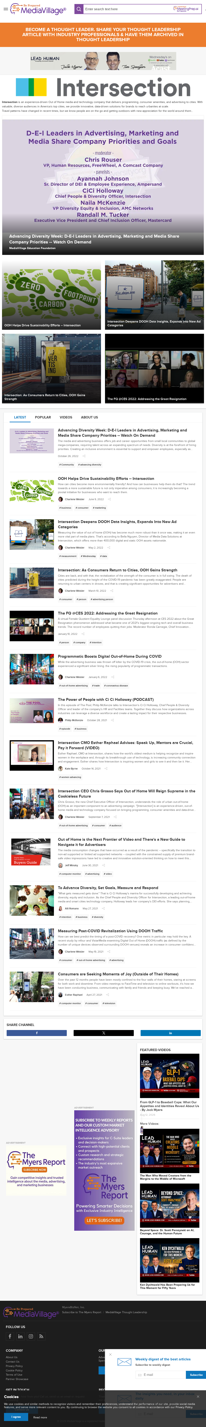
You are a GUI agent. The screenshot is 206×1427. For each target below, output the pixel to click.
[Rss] (41, 1336)
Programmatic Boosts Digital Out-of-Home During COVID (110, 656)
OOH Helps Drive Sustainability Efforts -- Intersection (106, 478)
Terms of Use (14, 1374)
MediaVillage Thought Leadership (126, 1312)
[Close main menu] (198, 1397)
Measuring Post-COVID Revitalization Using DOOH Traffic (110, 931)
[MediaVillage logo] (31, 1313)
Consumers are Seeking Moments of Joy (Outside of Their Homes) (118, 974)
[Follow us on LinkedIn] (20, 1336)
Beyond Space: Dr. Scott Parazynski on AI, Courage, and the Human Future (167, 1232)
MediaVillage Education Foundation (32, 248)
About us (89, 417)
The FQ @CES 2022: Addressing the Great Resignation (108, 613)
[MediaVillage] (38, 9)
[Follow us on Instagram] (31, 1336)
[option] (103, 185)
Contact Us (13, 1361)
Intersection (10, 102)
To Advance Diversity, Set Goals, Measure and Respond (108, 888)
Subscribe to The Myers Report (81, 1312)
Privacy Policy (14, 1366)
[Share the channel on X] (104, 1033)
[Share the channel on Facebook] (37, 1033)
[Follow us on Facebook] (10, 1336)
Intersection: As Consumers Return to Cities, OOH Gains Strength (117, 570)
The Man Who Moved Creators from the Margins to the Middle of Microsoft (165, 1177)
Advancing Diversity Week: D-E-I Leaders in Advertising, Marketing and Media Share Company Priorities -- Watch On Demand (94, 239)
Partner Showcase (17, 1379)
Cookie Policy (14, 1370)
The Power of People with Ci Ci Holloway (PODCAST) (106, 699)
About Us (12, 1357)
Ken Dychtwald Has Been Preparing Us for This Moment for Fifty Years (167, 1286)
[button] (83, 457)
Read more (40, 1417)
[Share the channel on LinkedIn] (171, 1033)
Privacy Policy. (184, 1407)
